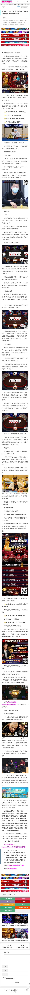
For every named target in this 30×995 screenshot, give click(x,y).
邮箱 (5, 971)
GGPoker (23, 901)
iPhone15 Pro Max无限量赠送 (9, 904)
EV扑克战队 (9, 901)
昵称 (5, 967)
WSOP (23, 904)
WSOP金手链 (8, 910)
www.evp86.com (12, 52)
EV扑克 (23, 898)
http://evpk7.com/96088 (9, 704)
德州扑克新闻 (11, 894)
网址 (4, 975)
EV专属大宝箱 (8, 898)
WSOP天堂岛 (8, 907)
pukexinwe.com (9, 852)
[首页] (28, 984)
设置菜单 (19, 6)
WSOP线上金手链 (23, 907)
